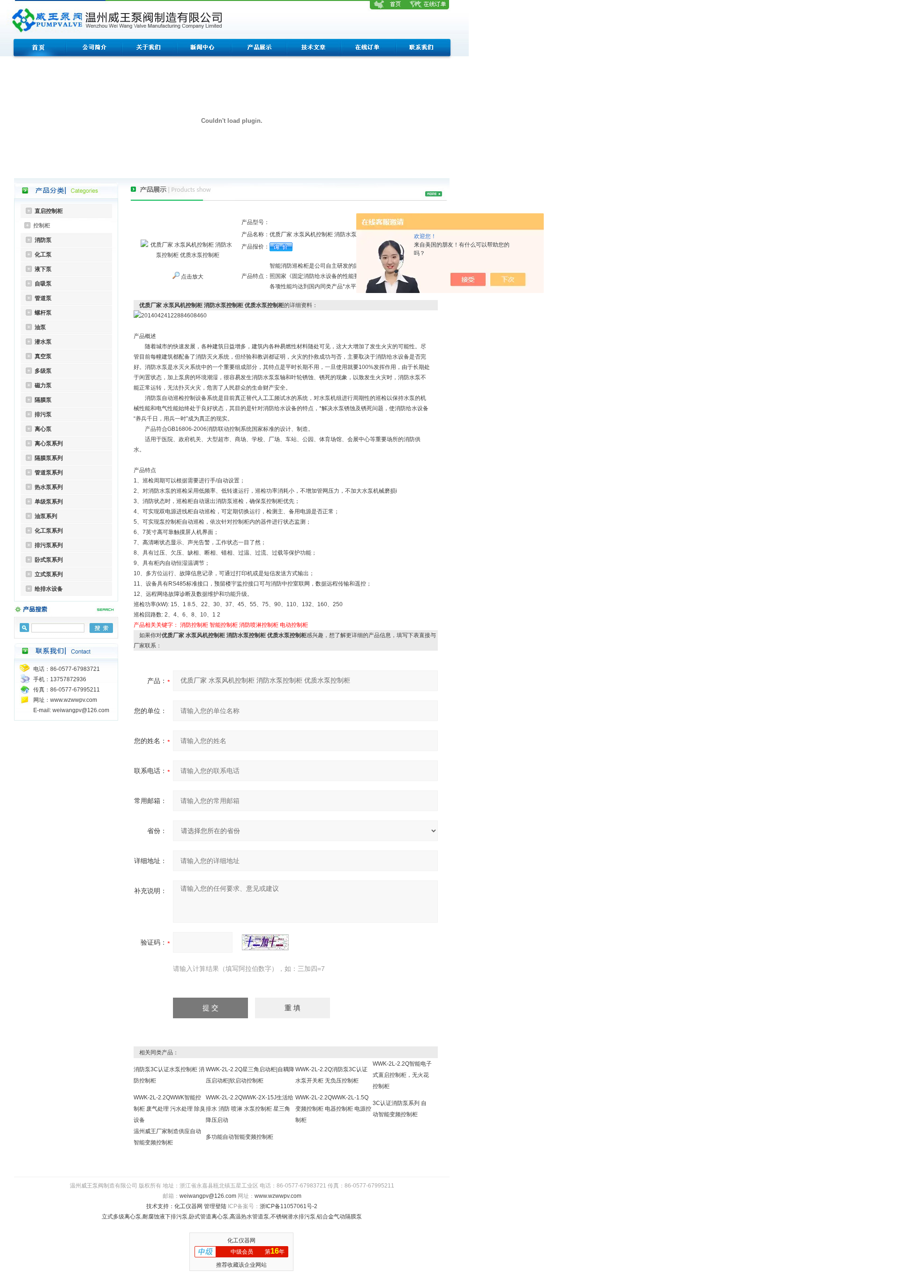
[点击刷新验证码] (265, 942)
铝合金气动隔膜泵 (339, 1216)
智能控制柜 (224, 625)
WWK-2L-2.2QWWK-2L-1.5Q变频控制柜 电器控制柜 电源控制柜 (333, 1108)
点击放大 (191, 276)
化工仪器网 (188, 1206)
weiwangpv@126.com (208, 1196)
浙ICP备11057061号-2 (288, 1206)
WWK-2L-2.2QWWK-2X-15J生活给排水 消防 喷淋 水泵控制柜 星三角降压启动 (249, 1108)
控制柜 (41, 225)
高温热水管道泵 (249, 1216)
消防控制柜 (194, 625)
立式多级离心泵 (121, 1216)
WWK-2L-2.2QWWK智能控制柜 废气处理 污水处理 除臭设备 (169, 1108)
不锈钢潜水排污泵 (292, 1216)
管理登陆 (215, 1206)
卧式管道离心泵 (208, 1216)
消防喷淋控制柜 (258, 625)
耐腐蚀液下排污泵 (165, 1216)
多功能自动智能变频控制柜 (239, 1137)
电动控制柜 (294, 625)
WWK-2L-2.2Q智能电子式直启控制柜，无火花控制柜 (402, 1075)
